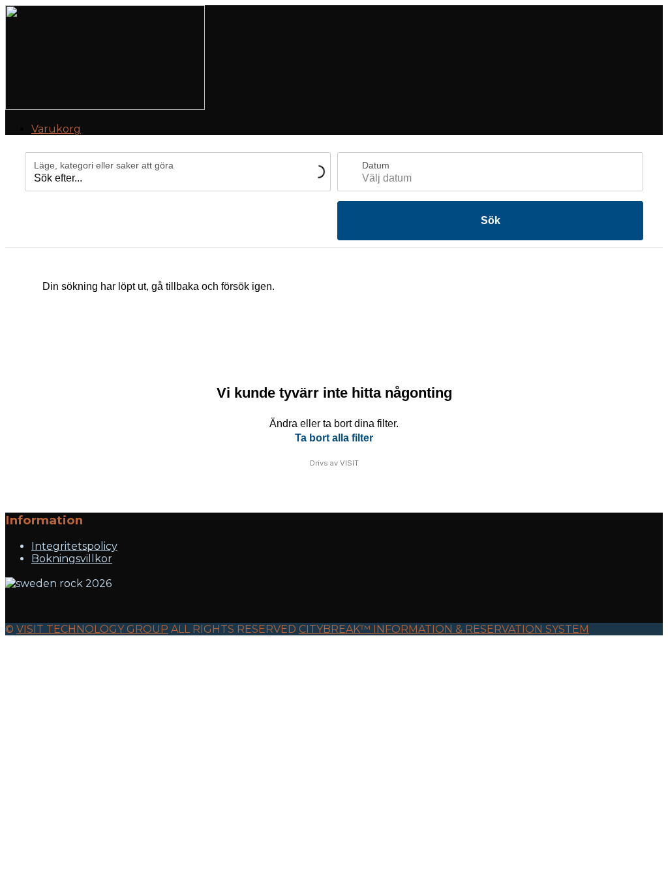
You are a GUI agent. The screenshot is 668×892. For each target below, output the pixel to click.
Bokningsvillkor (71, 558)
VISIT (349, 463)
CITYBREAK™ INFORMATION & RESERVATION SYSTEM (444, 629)
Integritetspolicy (74, 546)
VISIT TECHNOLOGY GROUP (92, 629)
